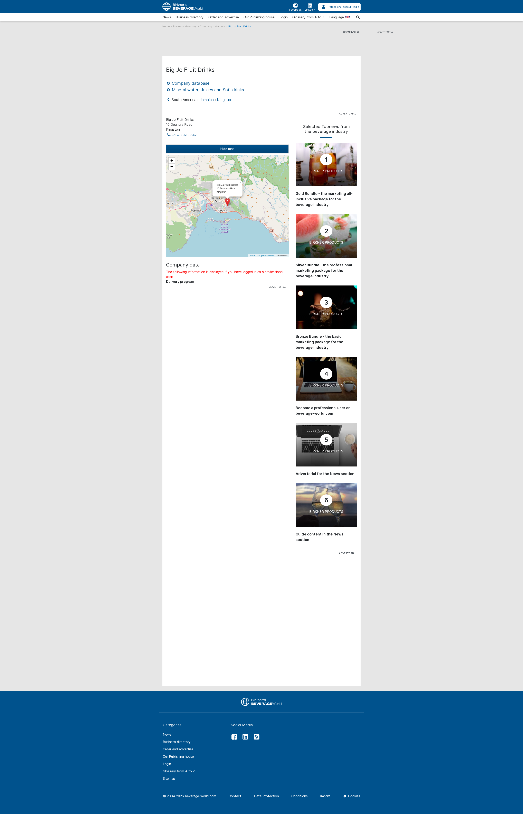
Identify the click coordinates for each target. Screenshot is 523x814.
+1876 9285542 (184, 135)
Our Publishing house (259, 17)
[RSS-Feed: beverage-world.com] (255, 737)
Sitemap (169, 778)
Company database (213, 26)
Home (166, 26)
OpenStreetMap (267, 255)
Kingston (224, 100)
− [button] (171, 166)
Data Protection (266, 796)
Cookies (353, 796)
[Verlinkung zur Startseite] (261, 702)
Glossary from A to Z (308, 17)
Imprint (325, 796)
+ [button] (171, 160)
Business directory (189, 17)
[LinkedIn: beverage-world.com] (244, 737)
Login (283, 17)
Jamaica (207, 100)
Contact (235, 796)
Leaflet (252, 255)
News (166, 17)
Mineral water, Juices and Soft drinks (207, 89)
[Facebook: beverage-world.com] (233, 737)
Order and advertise (223, 17)
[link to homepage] (182, 6)
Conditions (299, 796)
